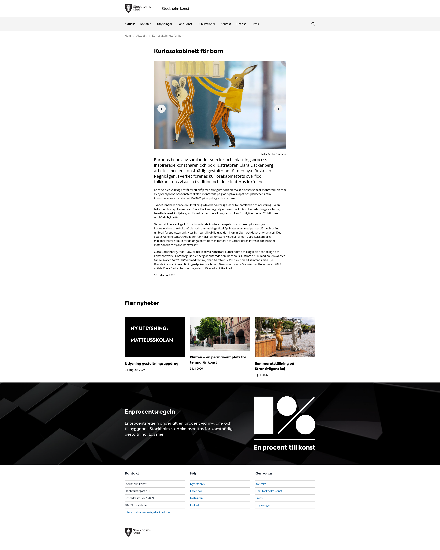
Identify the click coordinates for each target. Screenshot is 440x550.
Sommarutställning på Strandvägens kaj (274, 366)
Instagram (197, 498)
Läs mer (156, 433)
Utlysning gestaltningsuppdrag (151, 363)
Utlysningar (164, 24)
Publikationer (206, 24)
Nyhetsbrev (197, 484)
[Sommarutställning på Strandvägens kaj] (285, 337)
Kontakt (226, 24)
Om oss (241, 24)
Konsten (146, 24)
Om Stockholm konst (268, 491)
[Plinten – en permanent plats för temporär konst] (220, 334)
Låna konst (185, 24)
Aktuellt (130, 24)
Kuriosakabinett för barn (168, 35)
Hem (128, 35)
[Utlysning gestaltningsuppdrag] (155, 337)
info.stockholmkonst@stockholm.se (147, 512)
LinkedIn (195, 505)
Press (255, 24)
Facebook (196, 491)
